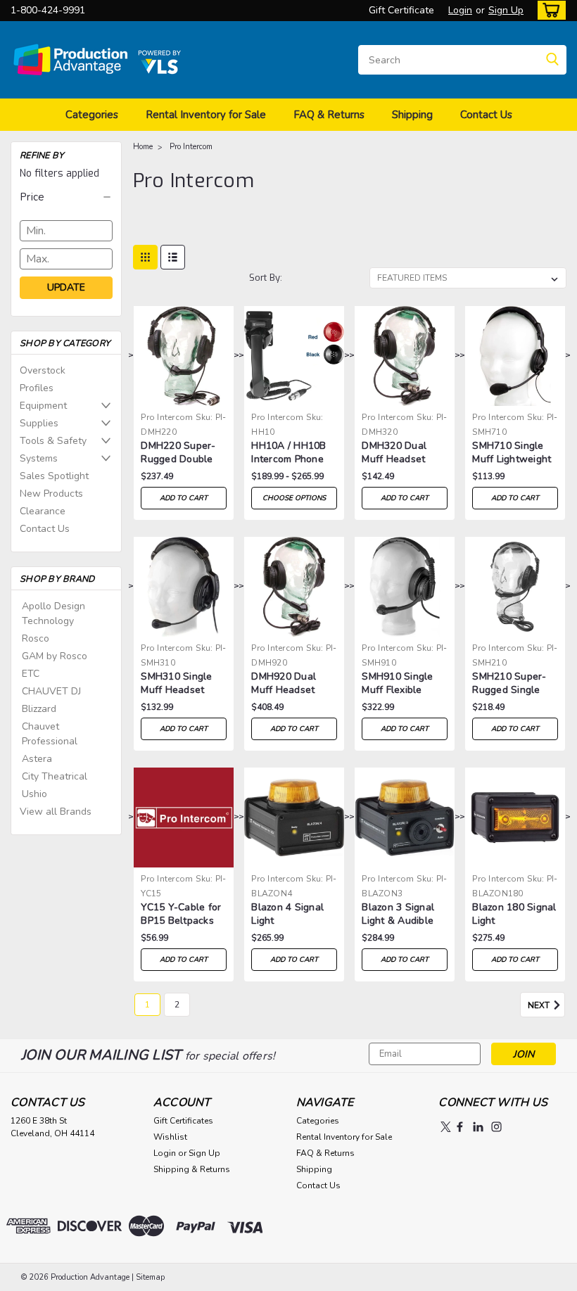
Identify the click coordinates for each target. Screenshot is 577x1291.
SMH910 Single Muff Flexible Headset (397, 684)
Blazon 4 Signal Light (287, 914)
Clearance (42, 511)
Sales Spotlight (54, 476)
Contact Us (486, 115)
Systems (39, 458)
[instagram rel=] (496, 1126)
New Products (51, 493)
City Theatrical (54, 776)
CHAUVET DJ (51, 691)
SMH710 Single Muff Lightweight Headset (511, 453)
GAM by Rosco (54, 656)
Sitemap (150, 1277)
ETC (30, 673)
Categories (91, 115)
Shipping (412, 115)
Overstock (42, 370)
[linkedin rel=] (478, 1126)
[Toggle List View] (172, 257)
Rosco (35, 638)
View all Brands (55, 811)
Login (460, 10)
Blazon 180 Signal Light (514, 914)
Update (66, 287)
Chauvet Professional (49, 734)
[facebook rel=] (460, 1126)
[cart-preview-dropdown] (548, 10)
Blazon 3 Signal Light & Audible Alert (398, 915)
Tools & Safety (53, 440)
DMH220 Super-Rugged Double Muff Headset (178, 453)
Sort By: (265, 278)
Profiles (36, 388)
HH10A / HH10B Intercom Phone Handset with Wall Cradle (288, 453)
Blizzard (39, 709)
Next (540, 1005)
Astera (37, 758)
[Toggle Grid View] (145, 257)
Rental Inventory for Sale (206, 115)
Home (143, 146)
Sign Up (506, 10)
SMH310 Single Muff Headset (176, 683)
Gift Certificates (183, 1120)
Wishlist (170, 1137)
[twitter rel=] (445, 1126)
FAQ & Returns (328, 115)
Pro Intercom (191, 146)
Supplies (39, 423)
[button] (66, 197)
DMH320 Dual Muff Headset (394, 452)
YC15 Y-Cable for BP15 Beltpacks (181, 914)
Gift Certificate (401, 10)
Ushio (34, 794)
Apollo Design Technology (53, 613)
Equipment (43, 405)
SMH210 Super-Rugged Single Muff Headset (509, 684)
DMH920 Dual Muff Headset (283, 683)
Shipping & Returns (191, 1169)
